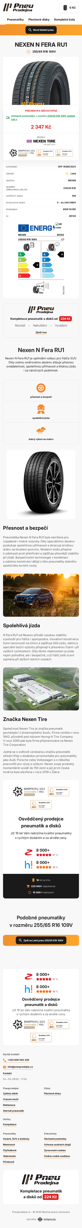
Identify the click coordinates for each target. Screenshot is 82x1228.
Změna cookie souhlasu (57, 1156)
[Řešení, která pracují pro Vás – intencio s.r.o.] (47, 1219)
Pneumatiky (15, 19)
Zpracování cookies (55, 1150)
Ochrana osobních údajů (57, 1144)
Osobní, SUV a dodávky (16, 1138)
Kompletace (9, 1124)
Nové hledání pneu (43, 29)
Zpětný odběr (10, 1093)
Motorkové (9, 1144)
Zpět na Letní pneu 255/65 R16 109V (43, 940)
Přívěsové (8, 1161)
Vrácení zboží (10, 1099)
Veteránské (9, 1156)
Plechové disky (39, 19)
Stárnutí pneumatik (13, 1110)
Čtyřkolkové (9, 1150)
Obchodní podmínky (55, 1138)
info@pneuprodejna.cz (20, 1066)
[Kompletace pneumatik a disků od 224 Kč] (41, 320)
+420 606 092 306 (18, 1059)
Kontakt (7, 1073)
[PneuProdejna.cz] (18, 7)
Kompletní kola (64, 19)
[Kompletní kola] (41, 1194)
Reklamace (9, 1105)
